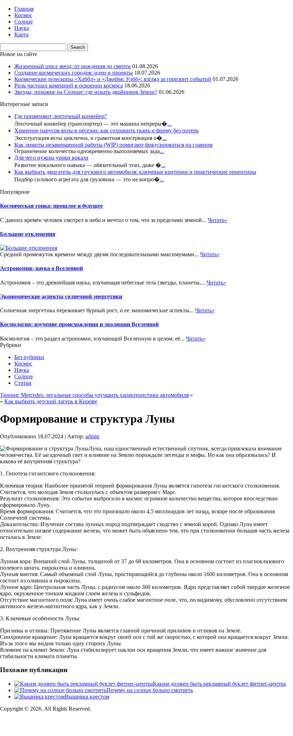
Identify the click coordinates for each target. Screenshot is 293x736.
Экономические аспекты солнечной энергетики (61, 296)
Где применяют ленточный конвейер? (60, 116)
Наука (21, 28)
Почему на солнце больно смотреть (149, 690)
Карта (21, 34)
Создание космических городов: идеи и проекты (73, 73)
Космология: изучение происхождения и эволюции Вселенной (79, 324)
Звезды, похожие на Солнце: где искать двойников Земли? (85, 92)
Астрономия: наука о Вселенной (41, 268)
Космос (23, 15)
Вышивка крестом (87, 697)
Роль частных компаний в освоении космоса (68, 85)
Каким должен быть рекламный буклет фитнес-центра (219, 684)
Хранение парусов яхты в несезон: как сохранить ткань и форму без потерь (106, 130)
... (169, 124)
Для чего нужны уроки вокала (51, 158)
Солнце (23, 22)
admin (92, 436)
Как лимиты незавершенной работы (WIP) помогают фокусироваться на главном (113, 145)
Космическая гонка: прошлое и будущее (51, 206)
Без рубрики (29, 357)
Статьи (22, 383)
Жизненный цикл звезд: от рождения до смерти (72, 66)
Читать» (217, 220)
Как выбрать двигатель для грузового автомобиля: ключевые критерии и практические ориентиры (135, 172)
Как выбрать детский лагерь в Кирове (50, 401)
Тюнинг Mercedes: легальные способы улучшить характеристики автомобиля (94, 395)
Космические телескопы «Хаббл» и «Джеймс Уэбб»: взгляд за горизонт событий (112, 79)
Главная (24, 9)
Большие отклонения (27, 234)
